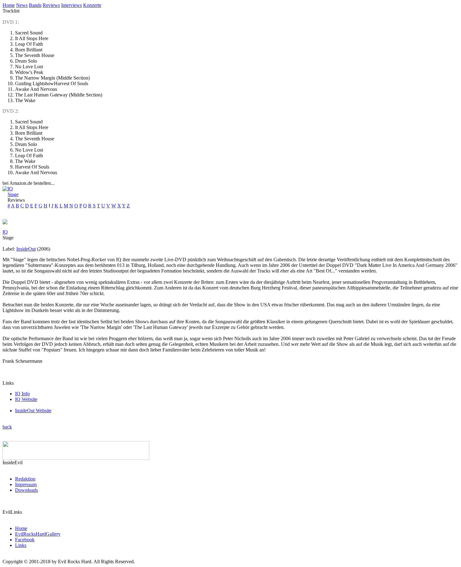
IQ (10, 188)
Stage (13, 194)
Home (9, 5)
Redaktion (25, 478)
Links (20, 545)
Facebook (24, 539)
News (22, 5)
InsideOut (26, 249)
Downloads (26, 490)
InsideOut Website (33, 410)
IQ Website (26, 399)
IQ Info (22, 393)
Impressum (26, 484)
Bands (35, 5)
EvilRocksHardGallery (38, 534)
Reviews (51, 5)
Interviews (71, 5)
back (7, 426)
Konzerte (92, 5)
